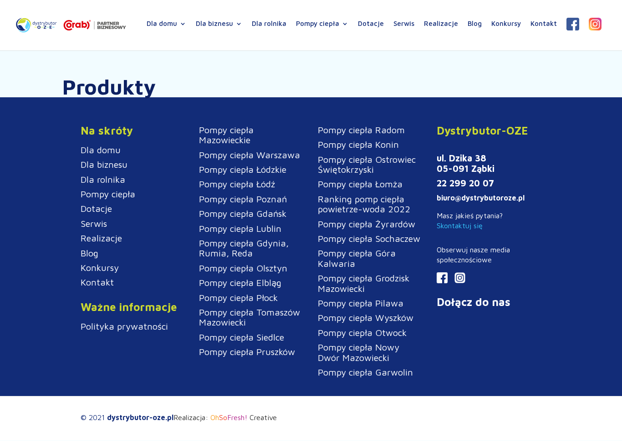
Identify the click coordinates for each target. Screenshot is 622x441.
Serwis (403, 23)
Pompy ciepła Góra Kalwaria (357, 258)
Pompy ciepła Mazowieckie (226, 135)
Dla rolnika (269, 23)
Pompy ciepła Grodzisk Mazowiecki (363, 283)
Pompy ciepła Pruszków (247, 351)
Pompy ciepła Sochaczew (369, 238)
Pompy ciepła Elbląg (240, 282)
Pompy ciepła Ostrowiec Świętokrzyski (367, 164)
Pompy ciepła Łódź (237, 184)
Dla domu (162, 23)
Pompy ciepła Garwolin (365, 372)
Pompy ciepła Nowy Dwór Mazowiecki (358, 352)
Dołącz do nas (473, 302)
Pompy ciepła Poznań (243, 199)
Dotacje (371, 23)
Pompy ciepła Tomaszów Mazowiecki (249, 317)
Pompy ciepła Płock (238, 297)
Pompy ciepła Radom (361, 130)
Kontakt (543, 23)
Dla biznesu (214, 23)
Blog (475, 23)
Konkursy (506, 23)
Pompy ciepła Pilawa (360, 303)
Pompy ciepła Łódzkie (242, 169)
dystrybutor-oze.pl (140, 417)
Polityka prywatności (124, 326)
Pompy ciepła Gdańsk (242, 213)
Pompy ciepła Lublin (240, 228)
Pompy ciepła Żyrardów (366, 224)
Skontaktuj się (460, 225)
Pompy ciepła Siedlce (241, 337)
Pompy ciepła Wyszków (365, 317)
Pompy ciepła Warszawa (249, 155)
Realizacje (441, 23)
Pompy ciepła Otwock (362, 332)
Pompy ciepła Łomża (360, 184)
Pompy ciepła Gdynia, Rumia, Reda (244, 248)
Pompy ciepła (317, 23)
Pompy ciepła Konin (358, 144)
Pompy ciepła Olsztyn (243, 268)
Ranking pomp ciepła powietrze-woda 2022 (364, 204)
